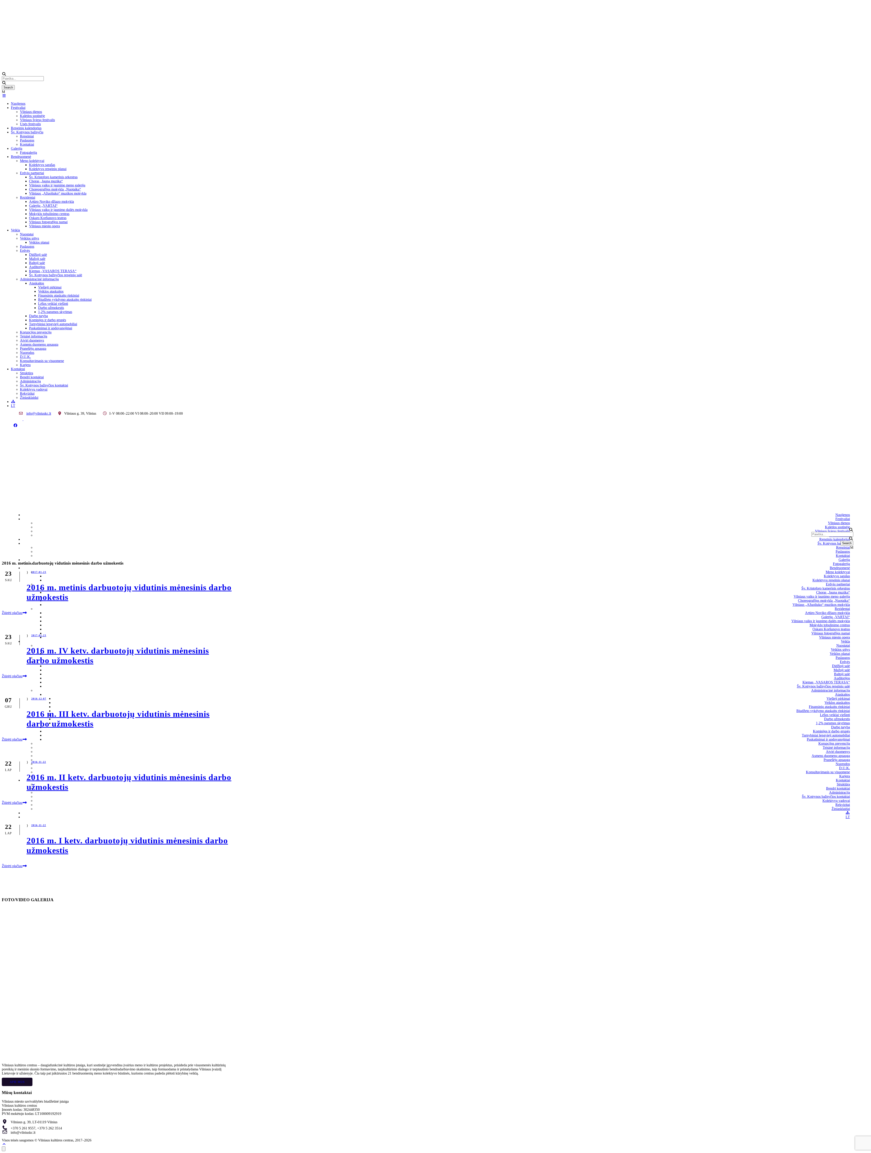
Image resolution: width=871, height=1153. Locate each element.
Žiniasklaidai (29, 397)
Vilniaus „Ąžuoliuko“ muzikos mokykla (57, 193)
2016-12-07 (38, 698)
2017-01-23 (38, 572)
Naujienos (18, 103)
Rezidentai (27, 197)
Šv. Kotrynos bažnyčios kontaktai (44, 385)
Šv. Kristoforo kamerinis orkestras (53, 177)
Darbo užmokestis (51, 308)
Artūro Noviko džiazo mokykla (51, 201)
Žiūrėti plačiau (12, 613)
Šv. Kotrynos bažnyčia (27, 132)
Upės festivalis (30, 124)
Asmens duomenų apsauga (39, 344)
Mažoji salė (37, 259)
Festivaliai (18, 108)
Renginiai (27, 136)
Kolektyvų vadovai (33, 389)
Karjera (25, 365)
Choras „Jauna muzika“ (46, 181)
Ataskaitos (36, 283)
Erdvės (25, 250)
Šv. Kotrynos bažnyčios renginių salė (55, 275)
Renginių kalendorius (26, 128)
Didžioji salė (38, 255)
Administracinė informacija (39, 279)
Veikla (15, 230)
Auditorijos (37, 267)
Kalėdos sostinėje (32, 116)
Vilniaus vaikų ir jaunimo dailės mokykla (58, 210)
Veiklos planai (39, 242)
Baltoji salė (37, 263)
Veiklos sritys (29, 238)
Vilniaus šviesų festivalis (37, 120)
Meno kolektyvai (32, 161)
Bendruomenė (21, 157)
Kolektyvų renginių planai (47, 169)
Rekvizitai (27, 393)
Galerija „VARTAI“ (43, 206)
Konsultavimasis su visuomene (42, 361)
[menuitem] (13, 406)
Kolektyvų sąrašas (42, 165)
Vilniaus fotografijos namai (48, 222)
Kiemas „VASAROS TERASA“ (52, 271)
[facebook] (15, 425)
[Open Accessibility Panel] (3, 1148)
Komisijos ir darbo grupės (47, 320)
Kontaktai (27, 144)
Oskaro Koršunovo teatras (47, 218)
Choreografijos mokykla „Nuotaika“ (55, 189)
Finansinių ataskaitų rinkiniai (58, 295)
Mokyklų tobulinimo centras (49, 214)
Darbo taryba (38, 316)
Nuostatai (27, 234)
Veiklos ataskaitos (51, 291)
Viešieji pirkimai (49, 287)
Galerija (16, 148)
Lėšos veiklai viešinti (53, 304)
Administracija (30, 381)
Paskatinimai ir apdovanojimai (50, 328)
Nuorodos (27, 353)
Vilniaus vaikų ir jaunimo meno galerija (57, 185)
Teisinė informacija (33, 336)
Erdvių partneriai (32, 173)
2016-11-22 (38, 762)
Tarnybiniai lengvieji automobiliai (53, 324)
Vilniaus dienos (31, 112)
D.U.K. (25, 357)
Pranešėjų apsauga (33, 348)
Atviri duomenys (32, 340)
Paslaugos (27, 140)
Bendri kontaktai (32, 377)
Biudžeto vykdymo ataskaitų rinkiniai (65, 299)
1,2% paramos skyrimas (55, 312)
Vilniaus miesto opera (44, 226)
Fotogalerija (28, 152)
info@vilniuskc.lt (38, 413)
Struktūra (26, 373)
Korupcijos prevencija (35, 332)
